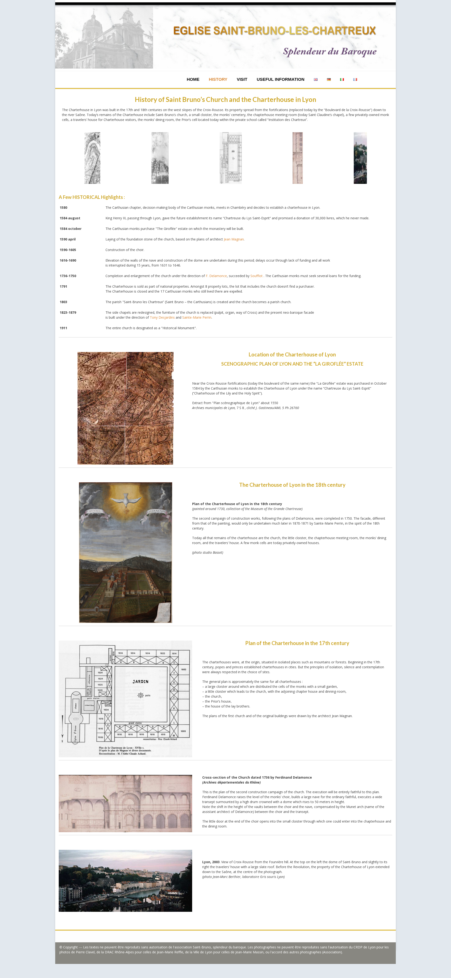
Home (193, 79)
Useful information (280, 79)
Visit (242, 79)
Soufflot (256, 276)
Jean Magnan (234, 239)
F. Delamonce (216, 276)
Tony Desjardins (162, 317)
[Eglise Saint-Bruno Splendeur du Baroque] (225, 35)
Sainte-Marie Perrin (196, 317)
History (218, 79)
